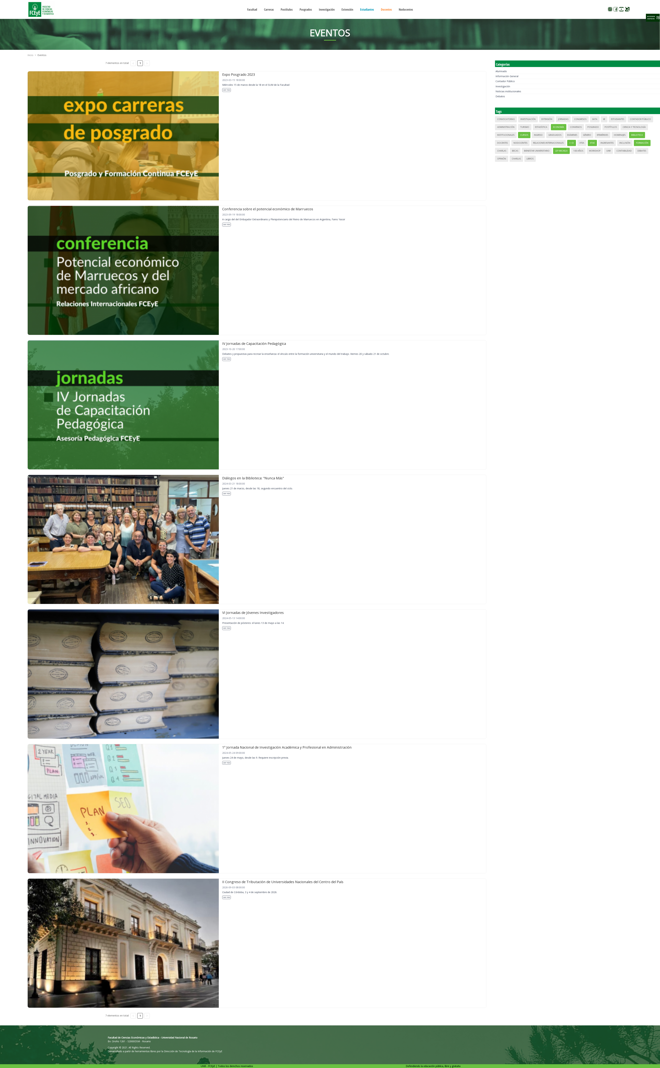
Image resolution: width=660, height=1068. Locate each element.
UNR (608, 150)
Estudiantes (617, 119)
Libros (530, 158)
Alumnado (501, 71)
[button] (653, 18)
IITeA (582, 142)
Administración (505, 127)
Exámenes (572, 135)
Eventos (41, 55)
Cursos (524, 135)
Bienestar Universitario (536, 150)
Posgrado (593, 127)
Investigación (503, 86)
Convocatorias (506, 119)
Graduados (554, 135)
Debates (500, 96)
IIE (604, 119)
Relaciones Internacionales (548, 142)
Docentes (502, 142)
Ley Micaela (561, 150)
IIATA (594, 119)
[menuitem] (252, 9)
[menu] (330, 9)
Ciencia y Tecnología (634, 127)
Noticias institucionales (508, 91)
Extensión (546, 119)
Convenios (576, 127)
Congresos (580, 119)
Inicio (30, 55)
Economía (558, 127)
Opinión (501, 158)
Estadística (541, 127)
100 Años (578, 150)
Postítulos (611, 127)
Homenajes (619, 135)
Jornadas (563, 119)
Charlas (501, 150)
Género (587, 135)
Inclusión (624, 142)
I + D (571, 142)
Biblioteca (637, 135)
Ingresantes (607, 142)
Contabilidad (624, 150)
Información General (507, 76)
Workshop (595, 150)
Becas (515, 150)
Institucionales (505, 135)
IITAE (592, 142)
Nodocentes (520, 142)
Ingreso (538, 135)
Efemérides (602, 135)
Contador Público (505, 81)
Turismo (524, 127)
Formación (642, 142)
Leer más (226, 90)
